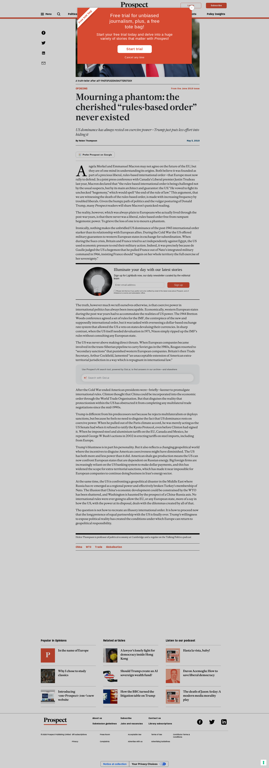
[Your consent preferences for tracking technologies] (264, 763)
